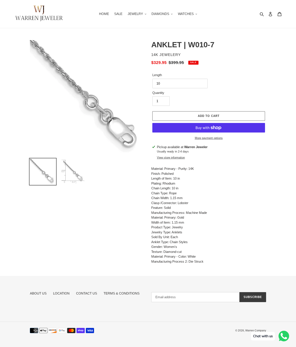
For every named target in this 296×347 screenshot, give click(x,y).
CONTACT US (86, 293)
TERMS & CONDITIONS (122, 293)
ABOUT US (38, 293)
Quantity (158, 93)
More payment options (209, 138)
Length (157, 75)
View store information (171, 157)
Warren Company (255, 330)
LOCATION (61, 293)
